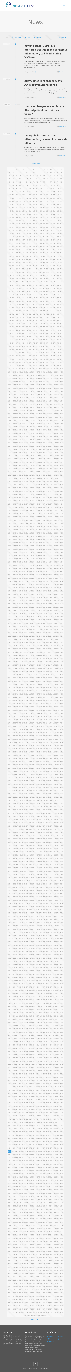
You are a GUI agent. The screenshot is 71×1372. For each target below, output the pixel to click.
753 (10, 320)
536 (34, 275)
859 (44, 340)
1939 (16, 559)
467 (17, 262)
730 (40, 314)
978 (13, 365)
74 (40, 182)
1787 (44, 526)
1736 (33, 517)
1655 (30, 501)
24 (33, 172)
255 (58, 217)
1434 (40, 456)
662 (27, 301)
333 (51, 233)
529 (10, 275)
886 (27, 346)
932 (20, 356)
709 (23, 311)
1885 (50, 546)
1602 (13, 491)
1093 (23, 388)
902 (27, 349)
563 (17, 282)
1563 (44, 481)
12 (47, 169)
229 (23, 214)
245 (23, 217)
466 (13, 262)
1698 (13, 510)
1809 (9, 533)
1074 (13, 385)
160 (61, 198)
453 (23, 259)
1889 (9, 549)
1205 (23, 411)
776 (34, 324)
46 (54, 175)
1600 (61, 488)
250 (40, 217)
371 (17, 243)
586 (40, 285)
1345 (9, 439)
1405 (50, 449)
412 (47, 250)
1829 (23, 536)
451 (17, 259)
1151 (57, 398)
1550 (54, 478)
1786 (40, 526)
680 (34, 304)
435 (17, 256)
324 (20, 233)
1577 (37, 485)
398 (54, 246)
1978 (40, 565)
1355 (44, 439)
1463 (30, 462)
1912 (33, 552)
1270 (26, 423)
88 (33, 185)
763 (44, 320)
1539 (16, 478)
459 (44, 259)
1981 (50, 565)
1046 (26, 378)
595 (17, 288)
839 (30, 336)
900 (20, 349)
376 (34, 243)
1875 (16, 546)
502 (27, 269)
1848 (33, 539)
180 (20, 204)
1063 (30, 382)
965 (23, 362)
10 (40, 169)
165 (23, 201)
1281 (9, 427)
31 (57, 172)
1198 (54, 407)
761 (37, 320)
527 (58, 272)
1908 (20, 552)
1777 (9, 526)
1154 (13, 401)
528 (61, 272)
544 (61, 275)
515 (17, 272)
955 (44, 359)
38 (27, 175)
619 (44, 291)
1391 (57, 446)
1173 (23, 404)
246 (27, 217)
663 (30, 301)
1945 (37, 559)
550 (27, 278)
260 (20, 221)
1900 (47, 549)
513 (10, 272)
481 (10, 266)
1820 (47, 533)
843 (44, 336)
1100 (47, 388)
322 (13, 233)
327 (30, 233)
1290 (40, 427)
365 (51, 240)
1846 (26, 539)
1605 (23, 491)
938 (40, 356)
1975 (30, 565)
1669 (23, 504)
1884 (47, 546)
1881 (37, 546)
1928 (33, 555)
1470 (54, 462)
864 (61, 340)
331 (44, 233)
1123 (16, 394)
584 (34, 285)
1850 (40, 539)
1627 (44, 494)
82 (13, 185)
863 (58, 340)
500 (20, 269)
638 (54, 295)
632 (34, 295)
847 (58, 336)
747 (44, 317)
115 (17, 192)
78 (54, 182)
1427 (16, 456)
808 (34, 330)
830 (54, 333)
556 (47, 278)
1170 (13, 404)
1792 (61, 526)
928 (61, 353)
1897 (37, 549)
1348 (20, 439)
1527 (30, 475)
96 (61, 185)
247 (30, 217)
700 (47, 307)
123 (44, 192)
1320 (33, 433)
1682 (13, 507)
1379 (16, 446)
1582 (54, 485)
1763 (16, 523)
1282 (13, 427)
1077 (23, 385)
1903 (57, 549)
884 (20, 346)
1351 (30, 439)
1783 (30, 526)
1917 (50, 552)
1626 (40, 494)
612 (20, 291)
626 (13, 295)
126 (54, 192)
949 (23, 359)
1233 (9, 417)
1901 (50, 549)
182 (27, 204)
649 (37, 298)
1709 (50, 510)
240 (61, 214)
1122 (13, 394)
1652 (20, 501)
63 (57, 179)
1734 (26, 517)
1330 (13, 436)
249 (37, 217)
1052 (47, 378)
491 (44, 266)
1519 (57, 472)
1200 (61, 407)
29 (51, 172)
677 (23, 304)
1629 (50, 494)
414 (54, 250)
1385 (37, 446)
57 (37, 179)
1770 (40, 523)
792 (34, 327)
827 (44, 333)
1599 (57, 488)
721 (10, 314)
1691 (44, 507)
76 (47, 182)
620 (47, 291)
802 (13, 330)
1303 (30, 430)
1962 (40, 562)
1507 (16, 472)
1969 (9, 565)
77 (51, 182)
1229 (50, 414)
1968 (61, 562)
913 (10, 353)
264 (34, 221)
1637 (23, 497)
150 (27, 198)
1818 (40, 533)
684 (47, 304)
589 (51, 285)
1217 (9, 414)
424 (34, 253)
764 (47, 320)
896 (61, 346)
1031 (30, 375)
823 (30, 333)
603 (44, 288)
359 (30, 240)
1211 (44, 411)
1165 (50, 401)
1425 (9, 456)
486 (27, 266)
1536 (61, 475)
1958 (26, 562)
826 (40, 333)
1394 (13, 449)
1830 (26, 536)
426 (40, 253)
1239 (30, 417)
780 (47, 324)
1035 (44, 375)
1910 (26, 552)
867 (17, 343)
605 (51, 288)
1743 (57, 517)
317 (51, 230)
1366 (26, 443)
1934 (54, 555)
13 (51, 169)
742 (27, 317)
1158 (26, 401)
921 (37, 353)
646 (27, 298)
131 (17, 195)
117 (23, 192)
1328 (61, 433)
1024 (61, 372)
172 (47, 201)
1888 (61, 546)
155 (44, 198)
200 (34, 208)
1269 (23, 423)
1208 (33, 411)
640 (61, 295)
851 (17, 340)
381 (51, 243)
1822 (54, 533)
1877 (23, 546)
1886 (54, 546)
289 (10, 227)
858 (40, 340)
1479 (30, 465)
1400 (33, 449)
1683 (16, 507)
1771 (44, 523)
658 (13, 301)
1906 (13, 552)
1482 (40, 465)
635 (44, 295)
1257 (37, 420)
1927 (30, 555)
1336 (33, 436)
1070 (54, 382)
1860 (20, 543)
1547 (44, 478)
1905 (9, 552)
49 (10, 179)
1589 (23, 488)
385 (10, 246)
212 (20, 211)
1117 (50, 391)
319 (58, 230)
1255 (30, 420)
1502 (54, 468)
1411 (16, 452)
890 (40, 346)
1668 (20, 504)
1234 (13, 417)
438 (27, 256)
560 (61, 278)
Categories (17, 37)
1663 (57, 501)
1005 (50, 369)
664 (34, 301)
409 (37, 250)
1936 (61, 555)
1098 (40, 388)
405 (23, 250)
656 (61, 298)
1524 (20, 475)
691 (17, 307)
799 (58, 327)
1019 (44, 372)
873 (37, 343)
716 (47, 311)
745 (37, 317)
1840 (61, 536)
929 (10, 356)
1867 (44, 543)
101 (23, 188)
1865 (37, 543)
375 (30, 243)
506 (40, 269)
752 (61, 317)
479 (58, 262)
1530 (40, 475)
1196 (47, 407)
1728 (61, 514)
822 (27, 333)
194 (13, 208)
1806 (54, 530)
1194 (40, 407)
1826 (13, 536)
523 (44, 272)
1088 (61, 385)
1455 (57, 459)
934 (27, 356)
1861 (23, 543)
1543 (30, 478)
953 (37, 359)
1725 (50, 514)
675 (17, 304)
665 (37, 301)
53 (23, 179)
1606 (26, 491)
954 (40, 359)
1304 (33, 430)
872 (34, 343)
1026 (13, 375)
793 (37, 327)
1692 (47, 507)
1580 (47, 485)
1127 (30, 394)
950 (27, 359)
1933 (50, 555)
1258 (40, 420)
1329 (9, 436)
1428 (20, 456)
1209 (37, 411)
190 (54, 204)
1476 (20, 465)
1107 (16, 391)
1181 (50, 404)
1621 (23, 494)
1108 (20, 391)
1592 (33, 488)
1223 (30, 414)
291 (17, 227)
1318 (26, 433)
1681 (9, 507)
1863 (30, 543)
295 (30, 227)
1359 (57, 439)
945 (10, 359)
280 (34, 224)
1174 (26, 404)
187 (44, 204)
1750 (26, 520)
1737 (37, 517)
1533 (50, 475)
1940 (20, 559)
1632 (61, 494)
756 (20, 320)
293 (23, 227)
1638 (26, 497)
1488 (61, 465)
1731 (16, 517)
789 (23, 327)
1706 (40, 510)
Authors (38, 37)
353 (10, 240)
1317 (23, 433)
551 (30, 278)
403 (17, 250)
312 (34, 230)
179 (17, 204)
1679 (57, 504)
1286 (26, 427)
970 (40, 362)
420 (20, 253)
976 (61, 362)
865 (10, 343)
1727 (57, 514)
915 (17, 353)
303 (58, 227)
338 (13, 237)
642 (13, 298)
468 (20, 262)
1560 (33, 481)
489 (37, 266)
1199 (57, 407)
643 (17, 298)
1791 (57, 526)
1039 (57, 375)
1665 (9, 504)
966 (27, 362)
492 (47, 266)
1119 (57, 391)
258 (13, 221)
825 (37, 333)
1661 (50, 501)
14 (54, 169)
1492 (20, 468)
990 (54, 365)
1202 (13, 411)
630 (27, 295)
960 (61, 359)
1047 (30, 378)
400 (61, 246)
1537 (9, 478)
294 (27, 227)
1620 (20, 494)
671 (58, 301)
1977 (37, 565)
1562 (40, 481)
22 (27, 172)
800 (61, 327)
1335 (30, 436)
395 (44, 246)
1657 (37, 501)
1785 (37, 526)
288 (61, 224)
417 (10, 253)
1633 (9, 497)
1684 (20, 507)
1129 (37, 394)
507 (44, 269)
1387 (44, 446)
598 (27, 288)
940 (47, 356)
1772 (47, 523)
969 (37, 362)
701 (51, 307)
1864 (33, 543)
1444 (20, 459)
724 (20, 314)
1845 (23, 539)
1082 (40, 385)
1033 (37, 375)
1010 (13, 372)
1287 (30, 427)
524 (47, 272)
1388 (47, 446)
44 (47, 175)
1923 (16, 555)
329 (37, 233)
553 (37, 278)
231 (30, 214)
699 (44, 307)
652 (47, 298)
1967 (57, 562)
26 (40, 172)
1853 (50, 539)
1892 (20, 549)
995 (17, 369)
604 (47, 288)
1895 (30, 549)
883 (17, 346)
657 (10, 301)
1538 (13, 478)
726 (27, 314)
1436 (47, 456)
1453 (50, 459)
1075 (16, 385)
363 (44, 240)
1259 (44, 420)
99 (16, 188)
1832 (33, 536)
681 (37, 304)
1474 (13, 465)
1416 (33, 452)
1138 (13, 398)
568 (34, 282)
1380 (20, 446)
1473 (9, 465)
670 (54, 301)
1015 (30, 372)
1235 (16, 417)
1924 (20, 555)
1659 (44, 501)
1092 (20, 388)
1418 (40, 452)
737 (10, 317)
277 (23, 224)
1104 (61, 388)
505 (37, 269)
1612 (47, 491)
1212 (47, 411)
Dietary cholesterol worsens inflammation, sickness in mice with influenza (45, 139)
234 (40, 214)
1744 (61, 517)
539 (44, 275)
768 (61, 320)
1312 (61, 430)
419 (17, 253)
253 (51, 217)
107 (44, 188)
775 (30, 324)
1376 (61, 443)
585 (37, 285)
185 (37, 204)
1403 (44, 449)
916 (20, 353)
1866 (40, 543)
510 (54, 269)
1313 (9, 433)
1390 (54, 446)
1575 (30, 485)
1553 (9, 481)
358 (27, 240)
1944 (33, 559)
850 (13, 340)
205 (51, 208)
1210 (40, 411)
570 (40, 282)
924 (47, 353)
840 (34, 336)
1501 (50, 468)
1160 (33, 401)
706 (13, 311)
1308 (47, 430)
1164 (47, 401)
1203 (16, 411)
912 (61, 349)
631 (30, 295)
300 (47, 227)
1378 (13, 446)
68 (20, 182)
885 (23, 346)
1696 (61, 507)
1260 (47, 420)
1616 (61, 491)
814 (54, 330)
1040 (61, 375)
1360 (61, 439)
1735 (30, 517)
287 (58, 224)
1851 (44, 539)
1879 (30, 546)
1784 (33, 526)
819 (17, 333)
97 (10, 188)
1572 (20, 485)
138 (40, 195)
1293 (50, 427)
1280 (61, 423)
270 (54, 221)
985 (37, 365)
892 (47, 346)
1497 (37, 468)
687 (58, 304)
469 (23, 262)
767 (58, 320)
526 (54, 272)
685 (51, 304)
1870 (54, 543)
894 (54, 346)
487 (30, 266)
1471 (57, 462)
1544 (33, 478)
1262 (54, 420)
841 (37, 336)
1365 (23, 443)
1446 (26, 459)
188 (47, 204)
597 (23, 288)
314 (40, 230)
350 (54, 237)
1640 (33, 497)
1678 (54, 504)
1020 (47, 372)
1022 (54, 372)
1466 (40, 462)
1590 (26, 488)
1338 (40, 436)
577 (10, 285)
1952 (61, 559)
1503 (57, 468)
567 (30, 282)
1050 (40, 378)
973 (51, 362)
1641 (37, 497)
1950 (54, 559)
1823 (57, 533)
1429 (23, 456)
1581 (50, 485)
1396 (20, 449)
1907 (16, 552)
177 (10, 204)
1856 (61, 539)
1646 (54, 497)
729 (37, 314)
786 (13, 327)
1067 (44, 382)
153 (37, 198)
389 (23, 246)
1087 (57, 385)
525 (51, 272)
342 (27, 237)
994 (13, 369)
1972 (20, 565)
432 (61, 253)
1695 (57, 507)
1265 (9, 423)
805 (23, 330)
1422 (54, 452)
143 (58, 195)
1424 (61, 452)
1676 (47, 504)
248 (34, 217)
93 (51, 185)
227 (17, 214)
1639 (30, 497)
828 (47, 333)
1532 (47, 475)
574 (54, 282)
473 (37, 262)
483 (17, 266)
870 (27, 343)
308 (20, 230)
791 (30, 327)
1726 (54, 514)
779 (44, 324)
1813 (23, 533)
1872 (61, 543)
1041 (9, 378)
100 (20, 188)
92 (47, 185)
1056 (61, 378)
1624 (33, 494)
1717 (23, 514)
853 (23, 340)
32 (61, 172)
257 (10, 221)
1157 (23, 401)
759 (30, 320)
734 (54, 314)
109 (51, 188)
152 (34, 198)
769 (10, 324)
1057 (9, 382)
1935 (57, 555)
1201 (9, 411)
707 (17, 311)
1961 (37, 562)
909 (51, 349)
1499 (44, 468)
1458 (13, 462)
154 (40, 198)
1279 (57, 423)
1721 (37, 514)
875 (44, 343)
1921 (9, 555)
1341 (50, 436)
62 (54, 179)
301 (51, 227)
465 (10, 262)
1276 (47, 423)
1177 (37, 404)
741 (23, 317)
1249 (9, 420)
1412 (20, 452)
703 (58, 307)
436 (20, 256)
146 (13, 198)
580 (20, 285)
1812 (20, 533)
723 (17, 314)
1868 (47, 543)
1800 (33, 530)
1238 (26, 417)
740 (20, 317)
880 (61, 343)
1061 (23, 382)
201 (37, 208)
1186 (13, 407)
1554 (13, 481)
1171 (16, 404)
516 (20, 272)
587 (44, 285)
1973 (23, 565)
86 (27, 185)
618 (40, 291)
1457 (9, 462)
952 (34, 359)
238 (54, 214)
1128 (33, 394)
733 (51, 314)
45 (51, 175)
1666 (13, 504)
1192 (33, 407)
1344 (61, 436)
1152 (61, 398)
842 (40, 336)
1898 (40, 549)
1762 (13, 523)
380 (47, 243)
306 (13, 230)
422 (27, 253)
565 (23, 282)
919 (30, 353)
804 (20, 330)
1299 (16, 430)
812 (47, 330)
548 (20, 278)
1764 (20, 523)
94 (54, 185)
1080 (33, 385)
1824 (61, 533)
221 (51, 211)
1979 (44, 565)
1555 (16, 481)
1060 (20, 382)
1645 (50, 497)
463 (58, 259)
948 (20, 359)
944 (61, 356)
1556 (20, 481)
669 (51, 301)
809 (37, 330)
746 (40, 317)
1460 (20, 462)
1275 (44, 423)
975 (58, 362)
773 (23, 324)
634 (40, 295)
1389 (50, 446)
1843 (16, 539)
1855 (57, 539)
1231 (57, 414)
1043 (16, 378)
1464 (33, 462)
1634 (13, 497)
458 (40, 259)
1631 (57, 494)
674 (13, 304)
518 (27, 272)
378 (40, 243)
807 (30, 330)
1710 (54, 510)
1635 (16, 497)
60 (47, 179)
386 (13, 246)
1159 (30, 401)
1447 (30, 459)
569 (37, 282)
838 (27, 336)
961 (10, 362)
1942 (26, 559)
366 (54, 240)
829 (51, 333)
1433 (37, 456)
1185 (9, 407)
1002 (40, 369)
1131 (44, 394)
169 (37, 201)
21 (23, 172)
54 (27, 179)
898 (13, 349)
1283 (16, 427)
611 (17, 291)
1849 (37, 539)
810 (40, 330)
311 (30, 230)
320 (61, 230)
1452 (47, 459)
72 (33, 182)
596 (20, 288)
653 (51, 298)
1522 (13, 475)
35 (16, 175)
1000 (33, 369)
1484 (47, 465)
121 (37, 192)
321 (10, 233)
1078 (26, 385)
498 (13, 269)
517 (23, 272)
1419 (44, 452)
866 (13, 343)
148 (20, 198)
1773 (50, 523)
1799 (30, 530)
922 (40, 353)
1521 (9, 475)
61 (51, 179)
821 (23, 333)
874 (40, 343)
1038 (54, 375)
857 (37, 340)
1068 (47, 382)
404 (20, 250)
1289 (37, 427)
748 (47, 317)
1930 (40, 555)
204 (47, 208)
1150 (54, 398)
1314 (13, 433)
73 (37, 182)
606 (54, 288)
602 (40, 288)
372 (20, 243)
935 (30, 356)
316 (47, 230)
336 (61, 233)
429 (51, 253)
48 (61, 175)
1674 (40, 504)
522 (40, 272)
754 (13, 320)
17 (10, 172)
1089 (9, 388)
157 (51, 198)
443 (44, 256)
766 (54, 320)
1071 (57, 382)
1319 (30, 433)
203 (44, 208)
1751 (30, 520)
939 (44, 356)
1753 (37, 520)
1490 (13, 468)
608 (61, 288)
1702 (26, 510)
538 (40, 275)
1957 (23, 562)
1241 (37, 417)
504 (34, 269)
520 (34, 272)
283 (44, 224)
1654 (26, 501)
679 (30, 304)
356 (20, 240)
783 (58, 324)
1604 (20, 491)
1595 (44, 488)
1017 (37, 372)
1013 (23, 372)
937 (37, 356)
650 (40, 298)
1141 (23, 398)
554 (40, 278)
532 (20, 275)
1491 (16, 468)
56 (33, 179)
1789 (50, 526)
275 (17, 224)
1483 (44, 465)
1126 (26, 394)
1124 (20, 394)
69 (23, 182)
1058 (13, 382)
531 (17, 275)
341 (23, 237)
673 (10, 304)
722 (13, 314)
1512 (33, 472)
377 (37, 243)
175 (58, 201)
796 (47, 327)
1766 (26, 523)
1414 (26, 452)
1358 (54, 439)
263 (30, 221)
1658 (40, 501)
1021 (50, 372)
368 (61, 240)
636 (47, 295)
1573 (23, 485)
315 (44, 230)
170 (40, 201)
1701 (23, 510)
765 (51, 320)
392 (34, 246)
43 (44, 175)
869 (23, 343)
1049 (37, 378)
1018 (40, 372)
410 (40, 250)
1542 (26, 478)
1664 (61, 501)
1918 (54, 552)
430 (54, 253)
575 (58, 282)
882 (13, 346)
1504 (61, 468)
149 (23, 198)
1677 (50, 504)
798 (54, 327)
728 (34, 314)
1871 (57, 543)
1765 (23, 523)
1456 (61, 459)
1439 (57, 456)
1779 (16, 526)
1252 (20, 420)
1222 (26, 414)
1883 (44, 546)
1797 (23, 530)
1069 (50, 382)
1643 (44, 497)
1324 (47, 433)
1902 (54, 549)
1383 (30, 446)
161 (10, 201)
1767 (30, 523)
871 (30, 343)
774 (27, 324)
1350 (26, 439)
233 (37, 214)
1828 (20, 536)
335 (58, 233)
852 (20, 340)
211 (17, 211)
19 (16, 172)
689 (10, 307)
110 (54, 188)
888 (34, 346)
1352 (33, 439)
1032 (33, 375)
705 (10, 311)
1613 (50, 491)
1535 (57, 475)
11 (44, 169)
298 (40, 227)
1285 (23, 427)
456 (34, 259)
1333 (23, 436)
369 (10, 243)
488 (34, 266)
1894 (26, 549)
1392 (61, 446)
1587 (16, 488)
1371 (44, 443)
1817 (37, 533)
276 (20, 224)
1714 (13, 514)
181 (23, 204)
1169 (9, 404)
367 (58, 240)
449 (10, 259)
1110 (26, 391)
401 (10, 250)
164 (20, 201)
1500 (47, 468)
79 (57, 182)
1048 (33, 378)
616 (34, 291)
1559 (30, 481)
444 (47, 256)
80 (61, 182)
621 (51, 291)
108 (47, 188)
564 (20, 282)
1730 (13, 517)
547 (17, 278)
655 (58, 298)
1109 (23, 391)
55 (30, 179)
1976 (33, 565)
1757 (50, 520)
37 (23, 175)
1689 (37, 507)
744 (34, 317)
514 (13, 272)
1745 (9, 520)
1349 (23, 439)
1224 (33, 414)
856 (34, 340)
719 (58, 311)
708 (20, 311)
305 (10, 230)
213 (23, 211)
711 (30, 311)
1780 (20, 526)
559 (58, 278)
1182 (54, 404)
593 (10, 288)
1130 (40, 394)
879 (58, 343)
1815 (30, 533)
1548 (47, 478)
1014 (26, 372)
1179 (44, 404)
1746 (13, 520)
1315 (16, 433)
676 (20, 304)
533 (23, 275)
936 (34, 356)
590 (54, 285)
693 (23, 307)
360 (34, 240)
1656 (33, 501)
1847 (30, 539)
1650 (13, 501)
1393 (9, 449)
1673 (37, 504)
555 (44, 278)
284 (47, 224)
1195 (44, 407)
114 (13, 192)
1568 (61, 481)
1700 (20, 510)
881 (10, 346)
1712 (61, 510)
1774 (54, 523)
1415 (30, 452)
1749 (23, 520)
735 (58, 314)
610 (13, 291)
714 (40, 311)
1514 (40, 472)
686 (54, 304)
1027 (16, 375)
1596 (47, 488)
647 (30, 298)
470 (27, 262)
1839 (57, 536)
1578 (40, 485)
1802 (40, 530)
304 (61, 227)
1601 (9, 491)
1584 (61, 485)
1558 (26, 481)
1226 (40, 414)
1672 (33, 504)
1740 (47, 517)
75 (44, 182)
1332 (20, 436)
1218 (13, 414)
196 (20, 208)
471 (30, 262)
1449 (37, 459)
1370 (40, 443)
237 (51, 214)
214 (27, 211)
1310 (54, 430)
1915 (44, 552)
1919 (57, 552)
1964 (47, 562)
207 (58, 208)
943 (58, 356)
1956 (20, 562)
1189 (23, 407)
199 (30, 208)
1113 (37, 391)
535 (30, 275)
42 (40, 175)
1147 (44, 398)
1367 (30, 443)
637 (51, 295)
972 (47, 362)
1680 (61, 504)
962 (13, 362)
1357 (50, 439)
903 (30, 349)
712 (34, 311)
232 (34, 214)
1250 (13, 420)
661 (23, 301)
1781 (23, 526)
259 (17, 221)
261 (23, 221)
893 (51, 346)
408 (34, 250)
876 (47, 343)
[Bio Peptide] (20, 5)
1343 (57, 436)
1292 (47, 427)
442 (40, 256)
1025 (9, 375)
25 (37, 172)
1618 (13, 494)
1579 (44, 485)
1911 (30, 552)
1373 (50, 443)
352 (61, 237)
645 (23, 298)
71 (30, 182)
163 (17, 201)
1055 (57, 378)
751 (58, 317)
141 (51, 195)
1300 (20, 430)
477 (51, 262)
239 (58, 214)
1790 (54, 526)
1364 (20, 443)
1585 (9, 488)
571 (44, 282)
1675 (44, 504)
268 (47, 221)
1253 (23, 420)
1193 (37, 407)
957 (51, 359)
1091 (16, 388)
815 (58, 330)
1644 (47, 497)
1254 (26, 420)
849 (10, 340)
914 (13, 353)
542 (54, 275)
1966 (54, 562)
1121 (9, 394)
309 (23, 230)
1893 (23, 549)
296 (34, 227)
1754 (40, 520)
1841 (9, 539)
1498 (40, 468)
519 (30, 272)
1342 (54, 436)
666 (40, 301)
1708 (47, 510)
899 (17, 349)
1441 (9, 459)
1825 (9, 536)
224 (61, 211)
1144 (33, 398)
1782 (26, 526)
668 (47, 301)
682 (40, 304)
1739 (44, 517)
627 (17, 295)
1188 (20, 407)
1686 (26, 507)
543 (58, 275)
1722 (40, 514)
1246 (54, 417)
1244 (47, 417)
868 (20, 343)
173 (51, 201)
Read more (62, 72)
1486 (54, 465)
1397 (23, 449)
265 (37, 221)
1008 (61, 369)
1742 (54, 517)
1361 (9, 443)
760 (34, 320)
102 (27, 188)
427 (44, 253)
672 (61, 301)
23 (30, 172)
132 (20, 195)
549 (23, 278)
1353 (37, 439)
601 (37, 288)
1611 (44, 491)
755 (17, 320)
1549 (50, 478)
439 (30, 256)
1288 (33, 427)
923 (44, 353)
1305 (37, 430)
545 (10, 278)
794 (40, 327)
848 (61, 336)
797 (51, 327)
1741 (50, 517)
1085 (50, 385)
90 (40, 185)
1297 (9, 430)
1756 (47, 520)
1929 (37, 555)
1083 (44, 385)
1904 (61, 549)
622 (54, 291)
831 (58, 333)
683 (44, 304)
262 (27, 221)
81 (10, 185)
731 (44, 314)
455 (30, 259)
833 (10, 336)
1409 (9, 452)
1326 (54, 433)
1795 (16, 530)
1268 (20, 423)
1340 (47, 436)
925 (51, 353)
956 (47, 359)
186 (40, 204)
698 (40, 307)
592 (61, 285)
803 (17, 330)
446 (54, 256)
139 (44, 195)
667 (44, 301)
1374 (54, 443)
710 (27, 311)
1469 (50, 462)
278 (27, 224)
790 (27, 327)
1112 (33, 391)
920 (34, 353)
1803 (44, 530)
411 (44, 250)
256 (61, 217)
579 (17, 285)
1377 (9, 446)
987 (44, 365)
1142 (26, 398)
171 (44, 201)
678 (27, 304)
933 (23, 356)
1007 (57, 369)
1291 (44, 427)
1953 (9, 562)
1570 (13, 485)
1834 (40, 536)
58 (40, 179)
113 (10, 192)
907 (44, 349)
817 (10, 333)
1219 (16, 414)
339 (17, 237)
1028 (20, 375)
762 (40, 320)
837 (23, 336)
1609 (37, 491)
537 (37, 275)
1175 (30, 404)
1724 (47, 514)
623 (58, 291)
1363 (16, 443)
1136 (61, 394)
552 (34, 278)
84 (20, 185)
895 (58, 346)
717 (51, 311)
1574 (26, 485)
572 (47, 282)
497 (10, 269)
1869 (50, 543)
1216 (61, 411)
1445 (23, 459)
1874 (13, 546)
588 (47, 285)
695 (30, 307)
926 (54, 353)
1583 (57, 485)
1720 (33, 514)
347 (44, 237)
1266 (13, 423)
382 (54, 243)
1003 (44, 369)
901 (23, 349)
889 (37, 346)
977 (10, 365)
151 (30, 198)
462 (54, 259)
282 (40, 224)
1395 (16, 449)
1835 (44, 536)
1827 (16, 536)
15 (57, 169)
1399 (30, 449)
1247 (57, 417)
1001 (37, 369)
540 (47, 275)
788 (20, 327)
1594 (40, 488)
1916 (47, 552)
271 (58, 221)
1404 (47, 449)
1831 (30, 536)
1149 (50, 398)
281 (37, 224)
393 (37, 246)
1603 (16, 491)
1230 (54, 414)
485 (23, 266)
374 (27, 243)
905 (37, 349)
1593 (37, 488)
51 (16, 179)
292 (20, 227)
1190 (26, 407)
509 (51, 269)
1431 (30, 456)
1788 (47, 526)
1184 (61, 404)
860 (47, 340)
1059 (16, 382)
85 (23, 185)
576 (61, 282)
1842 (13, 539)
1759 (57, 520)
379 (44, 243)
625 (10, 295)
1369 (37, 443)
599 (30, 288)
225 (10, 214)
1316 (20, 433)
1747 (16, 520)
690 (13, 307)
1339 (44, 436)
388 (20, 246)
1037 (50, 375)
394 (40, 246)
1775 (57, 523)
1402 (40, 449)
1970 (13, 565)
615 (30, 291)
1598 (54, 488)
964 (20, 362)
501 (23, 269)
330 (40, 233)
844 (47, 336)
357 (23, 240)
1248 (61, 417)
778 (40, 324)
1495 (30, 468)
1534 (54, 475)
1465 (37, 462)
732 (47, 314)
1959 (30, 562)
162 (13, 201)
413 (51, 250)
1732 (20, 517)
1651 (16, 501)
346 (40, 237)
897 (10, 349)
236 (47, 214)
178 (13, 204)
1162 (40, 401)
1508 (20, 472)
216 (34, 211)
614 (27, 291)
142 (54, 195)
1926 (26, 555)
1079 (30, 385)
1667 (16, 504)
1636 (20, 497)
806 (27, 330)
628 (20, 295)
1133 (50, 394)
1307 (44, 430)
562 (13, 282)
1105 (9, 391)
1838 (54, 536)
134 (27, 195)
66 (13, 182)
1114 (40, 391)
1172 (20, 404)
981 (23, 365)
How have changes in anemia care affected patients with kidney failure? (44, 110)
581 (23, 285)
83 (16, 185)
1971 (16, 565)
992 (61, 365)
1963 (44, 562)
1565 (50, 481)
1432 (33, 456)
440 (34, 256)
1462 (26, 462)
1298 (13, 430)
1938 (13, 559)
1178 (40, 404)
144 (61, 195)
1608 (33, 491)
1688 (33, 507)
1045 (23, 378)
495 (58, 266)
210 (13, 211)
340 (20, 237)
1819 (44, 533)
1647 (57, 497)
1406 (54, 449)
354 (13, 240)
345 (37, 237)
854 (27, 340)
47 (57, 175)
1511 (30, 472)
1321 (37, 433)
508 (47, 269)
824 (34, 333)
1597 (50, 488)
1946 (40, 559)
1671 (30, 504)
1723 (44, 514)
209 (10, 211)
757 (23, 320)
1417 (37, 452)
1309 (50, 430)
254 (54, 217)
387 (17, 246)
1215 (57, 411)
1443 (16, 459)
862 (54, 340)
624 (61, 291)
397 (51, 246)
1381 (23, 446)
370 (13, 243)
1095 (30, 388)
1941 (23, 559)
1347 (16, 439)
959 (58, 359)
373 (23, 243)
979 (17, 365)
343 (30, 237)
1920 (61, 552)
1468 (47, 462)
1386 (40, 446)
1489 (9, 468)
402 (13, 250)
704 (61, 307)
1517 (50, 472)
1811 (16, 533)
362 (40, 240)
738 (13, 317)
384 (61, 243)
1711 (57, 510)
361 (37, 240)
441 (37, 256)
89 (37, 185)
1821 (50, 533)
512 (61, 269)
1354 (40, 439)
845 (51, 336)
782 (54, 324)
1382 (26, 446)
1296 (61, 427)
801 (10, 330)
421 (23, 253)
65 (10, 182)
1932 (47, 555)
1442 (13, 459)
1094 (26, 388)
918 (27, 353)
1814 (26, 533)
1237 (23, 417)
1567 (57, 481)
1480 (33, 465)
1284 (20, 427)
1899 (44, 549)
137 (37, 195)
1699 (16, 510)
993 (10, 369)
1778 (13, 526)
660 (20, 301)
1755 (44, 520)
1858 (13, 543)
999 (30, 369)
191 (58, 204)
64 (61, 179)
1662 (54, 501)
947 (17, 359)
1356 (47, 439)
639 (58, 295)
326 (27, 233)
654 (54, 298)
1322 (40, 433)
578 (13, 285)
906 (40, 349)
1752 (33, 520)
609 (10, 291)
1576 (33, 485)
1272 (33, 423)
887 (30, 346)
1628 (47, 494)
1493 (23, 468)
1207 (30, 411)
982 (27, 365)
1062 (26, 382)
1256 (33, 420)
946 (13, 359)
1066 (40, 382)
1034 (40, 375)
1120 (61, 391)
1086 (54, 385)
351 (58, 237)
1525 (23, 475)
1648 (61, 497)
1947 (44, 559)
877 (51, 343)
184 (34, 204)
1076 (20, 385)
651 (44, 298)
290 (13, 227)
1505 (9, 472)
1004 (47, 369)
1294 (54, 427)
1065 (37, 382)
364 (47, 240)
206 (54, 208)
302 (54, 227)
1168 (61, 401)
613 (23, 291)
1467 (44, 462)
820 (20, 333)
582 (27, 285)
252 (47, 217)
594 (13, 288)
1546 (40, 478)
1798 (26, 530)
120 (34, 192)
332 (47, 233)
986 (40, 365)
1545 (37, 478)
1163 (44, 401)
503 (30, 269)
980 (20, 365)
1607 (30, 491)
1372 (47, 443)
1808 (61, 530)
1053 (50, 378)
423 (30, 253)
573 (51, 282)
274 (13, 224)
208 (61, 208)
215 (30, 211)
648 (34, 298)
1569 (9, 485)
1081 (37, 385)
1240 (33, 417)
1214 (54, 411)
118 (27, 192)
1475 (16, 465)
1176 (33, 404)
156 (47, 198)
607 (58, 288)
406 (27, 250)
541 (51, 275)
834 (13, 336)
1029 (23, 375)
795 (44, 327)
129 (10, 195)
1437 (50, 456)
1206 (26, 411)
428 (47, 253)
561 (10, 282)
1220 (20, 414)
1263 (57, 420)
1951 (57, 559)
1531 (44, 475)
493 (51, 266)
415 (58, 250)
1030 (26, 375)
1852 (47, 539)
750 (54, 317)
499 (17, 269)
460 (47, 259)
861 (51, 340)
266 (40, 221)
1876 (20, 546)
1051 (44, 378)
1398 (26, 449)
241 (10, 217)
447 (58, 256)
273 (10, 224)
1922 (13, 555)
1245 (50, 417)
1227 (44, 414)
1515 (44, 472)
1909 (23, 552)
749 (51, 317)
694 (27, 307)
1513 (37, 472)
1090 (13, 388)
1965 (50, 562)
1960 (33, 562)
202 (40, 208)
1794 (13, 530)
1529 (37, 475)
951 (30, 359)
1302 (26, 430)
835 (17, 336)
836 (20, 336)
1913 (37, 552)
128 (61, 192)
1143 (30, 398)
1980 (47, 565)
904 (34, 349)
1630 (54, 494)
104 (34, 188)
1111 (30, 391)
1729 (9, 517)
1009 (9, 372)
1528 (33, 475)
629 (23, 295)
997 (23, 369)
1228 (47, 414)
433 (10, 256)
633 (37, 295)
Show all (63, 37)
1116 (47, 391)
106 (40, 188)
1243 (44, 417)
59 (44, 179)
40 (33, 175)
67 (16, 182)
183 (30, 204)
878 (54, 343)
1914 (40, 552)
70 (27, 182)
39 (30, 175)
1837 (50, 536)
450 (13, 259)
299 (44, 227)
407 (30, 250)
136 (34, 195)
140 (47, 195)
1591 (30, 488)
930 (13, 356)
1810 (13, 533)
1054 (54, 378)
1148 (47, 398)
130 (13, 195)
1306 (40, 430)
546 (13, 278)
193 (10, 208)
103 (30, 188)
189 (51, 204)
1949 (50, 559)
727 (30, 314)
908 (47, 349)
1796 (20, 530)
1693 (50, 507)
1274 (40, 423)
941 (51, 356)
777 (37, 324)
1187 (16, 407)
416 (61, 250)
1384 (33, 446)
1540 (20, 478)
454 (27, 259)
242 (13, 217)
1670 (26, 504)
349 (51, 237)
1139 (16, 398)
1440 (61, 456)
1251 (16, 420)
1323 (44, 433)
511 (58, 269)
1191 (30, 407)
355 (17, 240)
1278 (54, 423)
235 (44, 214)
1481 (37, 465)
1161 (37, 401)
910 (54, 349)
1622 (26, 494)
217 (37, 211)
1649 (9, 501)
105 (37, 188)
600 (34, 288)
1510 (26, 472)
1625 (37, 494)
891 (44, 346)
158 (54, 198)
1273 (37, 423)
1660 (47, 501)
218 (40, 211)
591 (58, 285)
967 (30, 362)
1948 (47, 559)
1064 (33, 382)
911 (58, 349)
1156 (20, 401)
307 (17, 230)
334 (54, 233)
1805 (50, 530)
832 (61, 333)
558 (54, 278)
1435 (44, 456)
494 (54, 266)
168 (34, 201)
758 (27, 320)
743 (30, 317)
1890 (13, 549)
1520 (61, 472)
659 (17, 301)
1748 (20, 520)
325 (23, 233)
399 (58, 246)
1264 (61, 420)
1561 (37, 481)
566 (27, 282)
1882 (40, 546)
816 (61, 330)
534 (27, 275)
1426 (13, 456)
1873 (9, 546)
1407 (57, 449)
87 (30, 185)
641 (10, 298)
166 (27, 201)
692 (20, 307)
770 (13, 324)
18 (13, 172)
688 (61, 304)
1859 (16, 543)
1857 (9, 543)
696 (34, 307)
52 (20, 179)
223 (58, 211)
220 (47, 211)
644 (20, 298)
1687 (30, 507)
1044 (20, 378)
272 (61, 221)
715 (44, 311)
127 (58, 192)
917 (23, 353)
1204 (20, 411)
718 (54, 311)
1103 (57, 388)
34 (13, 175)
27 (44, 172)
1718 (26, 514)
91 (44, 185)
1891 (16, 549)
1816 (33, 533)
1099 (44, 388)
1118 (54, 391)
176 (61, 201)
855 (30, 340)
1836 (47, 536)
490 (40, 266)
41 (37, 175)
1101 (50, 388)
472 (34, 262)
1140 (20, 398)
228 (20, 214)
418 (13, 253)
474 (40, 262)
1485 (50, 465)
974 (54, 362)
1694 (54, 507)
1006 (54, 369)
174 (54, 201)
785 (10, 327)
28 (47, 172)
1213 (50, 411)
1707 (44, 510)
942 (54, 356)
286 (54, 224)
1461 (23, 462)
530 (13, 275)
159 (58, 198)
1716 (20, 514)
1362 (13, 443)
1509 (23, 472)
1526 (26, 475)
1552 (61, 478)
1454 (54, 459)
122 (40, 192)
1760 (61, 520)
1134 (54, 394)
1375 (57, 443)
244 (20, 217)
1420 (47, 452)
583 (30, 285)
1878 (26, 546)
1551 (57, 478)
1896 (33, 549)
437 (23, 256)
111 (58, 188)
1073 (9, 385)
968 (34, 362)
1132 (47, 394)
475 (44, 262)
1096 (33, 388)
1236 (20, 417)
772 (20, 324)
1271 (30, 423)
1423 (57, 452)
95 (57, 185)
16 (61, 169)
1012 (20, 372)
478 (54, 262)
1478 (26, 465)
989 (51, 365)
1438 (54, 456)
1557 (23, 481)
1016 (33, 372)
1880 (33, 546)
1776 (61, 523)
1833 (37, 536)
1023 (57, 372)
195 (17, 208)
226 (13, 214)
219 (44, 211)
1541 (23, 478)
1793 (9, 530)
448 (61, 256)
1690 (40, 507)
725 (23, 314)
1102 (54, 388)
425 (37, 253)
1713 (9, 514)
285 (51, 224)
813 (51, 330)
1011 (16, 372)
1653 (23, 501)
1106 (13, 391)
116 (20, 192)
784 (61, 324)
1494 (26, 468)
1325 (50, 433)
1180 (47, 404)
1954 (13, 562)
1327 (57, 433)
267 (44, 221)
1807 (57, 530)
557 (51, 278)
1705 (37, 510)
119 (30, 192)
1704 (33, 510)
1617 (9, 494)
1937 (9, 559)
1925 (23, 555)
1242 (40, 417)
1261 (50, 420)
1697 (9, 510)
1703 (30, 510)
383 (58, 243)
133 (23, 195)
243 (17, 217)
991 (58, 365)
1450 (40, 459)
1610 (40, 491)
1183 (57, 404)
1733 (23, 517)
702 (54, 307)
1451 (44, 459)
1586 (13, 488)
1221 (23, 414)
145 (10, 198)
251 (44, 217)
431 (58, 253)
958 (54, 359)
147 (17, 198)
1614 (54, 491)
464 (61, 259)
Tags (28, 37)
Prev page (36, 163)
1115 (44, 391)
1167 (57, 401)
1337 (37, 436)
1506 (13, 472)
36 (20, 175)
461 (51, 259)
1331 (16, 436)
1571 (16, 485)
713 (37, 311)
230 (27, 214)
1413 (23, 452)
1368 (33, 443)
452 (20, 259)
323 (17, 233)
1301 (23, 430)
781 (51, 324)
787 (17, 327)
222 (54, 211)
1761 (9, 523)
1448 (33, 459)
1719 (30, 514)
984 (34, 365)
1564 (47, 481)
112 (61, 188)
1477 (23, 465)
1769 (37, 523)
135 (30, 195)
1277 (50, 423)
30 (54, 172)
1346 (13, 439)
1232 (61, 414)
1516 (47, 472)
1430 (26, 456)
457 (37, 259)
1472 (61, 462)
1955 (16, 562)
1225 (37, 414)
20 (20, 172)
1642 (40, 497)
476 (47, 262)
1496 (33, 468)
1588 (20, 488)
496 (61, 266)
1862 (26, 543)
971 (44, 362)
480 (61, 262)
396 (47, 246)
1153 (9, 401)
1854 (54, 539)
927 (58, 353)
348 (47, 237)
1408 (61, 449)
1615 (57, 491)
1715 (16, 514)
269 (51, 221)
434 (13, 256)
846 (54, 336)
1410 (13, 452)
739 (17, 317)
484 (20, 266)
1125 (23, 394)
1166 (54, 401)
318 (54, 230)
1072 (61, 382)
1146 (40, 398)
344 (34, 237)
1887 (57, 546)
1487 (57, 465)
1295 (57, 427)
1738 (40, 517)
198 (27, 208)
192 (61, 204)
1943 (30, 559)
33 (10, 175)
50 (13, 179)
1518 (54, 472)
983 (30, 365)
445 (51, 256)
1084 (47, 385)
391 (30, 246)
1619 (16, 494)
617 (37, 291)
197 (23, 208)
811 (44, 330)
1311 (57, 430)
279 (30, 224)
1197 (50, 407)
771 (17, 324)
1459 (16, 462)
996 (20, 369)
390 (27, 246)
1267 (16, 423)
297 (37, 227)
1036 (47, 375)
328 (34, 233)
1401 (37, 449)
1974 (26, 565)
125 (51, 192)
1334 (26, 436)
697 (37, 307)
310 (27, 230)
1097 (37, 388)
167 (30, 201)
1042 (13, 378)
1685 (23, 507)
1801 (37, 530)
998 (27, 369)
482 (13, 266)
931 (17, 356)
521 (37, 272)
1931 (44, 555)
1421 (50, 452)
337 (10, 237)
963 (17, 362)
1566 (54, 481)
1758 (54, 520)
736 (61, 314)
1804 (47, 530)
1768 (33, 523)
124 (47, 192)
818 (13, 333)
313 (37, 230)
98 (13, 188)
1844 (20, 539)
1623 (30, 494)
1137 (9, 398)
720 (61, 311)
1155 (16, 401)
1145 (37, 398)
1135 (57, 394)
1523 (16, 475)
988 (47, 365)
